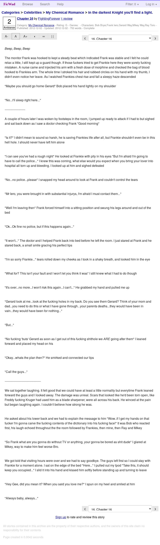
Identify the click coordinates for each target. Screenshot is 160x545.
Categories (11, 12)
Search (45, 4)
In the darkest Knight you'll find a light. (120, 12)
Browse (27, 4)
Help (60, 4)
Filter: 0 (131, 4)
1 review (67, 18)
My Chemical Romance (65, 12)
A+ (25, 36)
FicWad (9, 4)
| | (52, 36)
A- (6, 36)
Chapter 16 (25, 18)
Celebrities (33, 12)
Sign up (60, 517)
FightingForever (49, 18)
